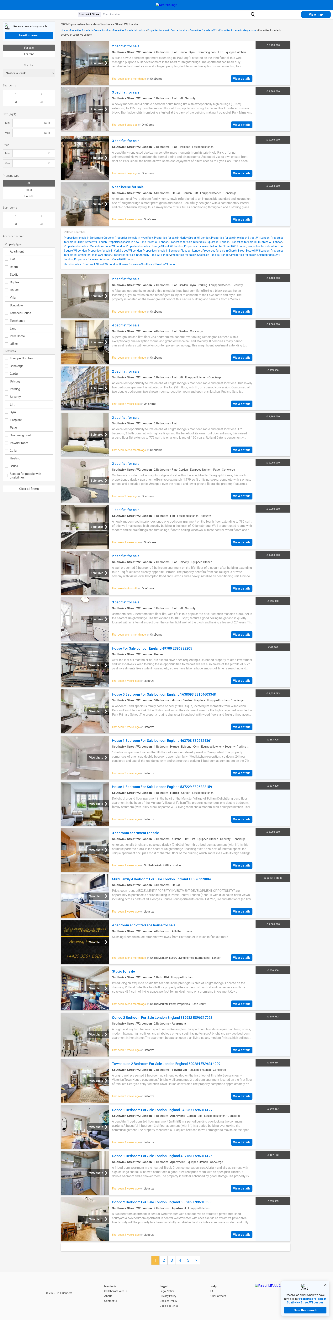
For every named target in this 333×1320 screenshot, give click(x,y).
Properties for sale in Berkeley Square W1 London (200, 241)
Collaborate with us (116, 1291)
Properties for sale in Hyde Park (134, 237)
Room (14, 267)
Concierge (17, 366)
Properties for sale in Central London (167, 30)
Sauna (14, 466)
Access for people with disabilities (25, 475)
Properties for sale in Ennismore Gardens (89, 237)
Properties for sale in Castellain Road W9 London (200, 254)
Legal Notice (167, 1291)
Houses (29, 196)
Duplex (14, 282)
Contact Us (111, 1300)
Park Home (17, 336)
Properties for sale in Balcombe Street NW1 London (215, 246)
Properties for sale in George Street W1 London (154, 246)
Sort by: (29, 65)
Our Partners (218, 1295)
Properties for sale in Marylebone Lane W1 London (94, 246)
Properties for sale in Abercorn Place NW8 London (104, 259)
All (28, 183)
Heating (15, 458)
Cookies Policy (168, 1300)
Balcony (15, 381)
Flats (29, 189)
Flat (12, 259)
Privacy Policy (168, 1295)
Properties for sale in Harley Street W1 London (182, 237)
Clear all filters (29, 489)
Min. (7, 122)
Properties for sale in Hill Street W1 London (256, 241)
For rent (29, 54)
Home (64, 30)
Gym (13, 412)
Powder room (19, 443)
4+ (41, 102)
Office (14, 344)
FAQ (212, 1291)
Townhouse (17, 321)
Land (13, 328)
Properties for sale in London (129, 30)
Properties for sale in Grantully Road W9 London (141, 254)
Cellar (14, 451)
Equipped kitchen (21, 358)
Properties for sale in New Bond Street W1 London (138, 241)
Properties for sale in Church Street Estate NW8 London (236, 250)
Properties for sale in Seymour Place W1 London (172, 250)
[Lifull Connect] (272, 1296)
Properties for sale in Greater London (90, 30)
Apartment (17, 251)
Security (15, 397)
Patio (13, 427)
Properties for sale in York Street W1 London (115, 250)
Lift (12, 404)
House (14, 290)
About (108, 1295)
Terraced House (20, 313)
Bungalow (16, 305)
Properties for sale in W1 (203, 30)
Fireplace (16, 420)
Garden (14, 374)
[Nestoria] (166, 5)
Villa (13, 297)
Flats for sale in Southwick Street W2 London (91, 264)
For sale (29, 47)
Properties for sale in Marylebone (237, 30)
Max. (8, 132)
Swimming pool (20, 435)
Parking (15, 389)
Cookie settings (169, 1305)
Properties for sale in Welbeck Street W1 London (240, 237)
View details (242, 78)
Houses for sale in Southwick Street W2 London (147, 264)
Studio (14, 274)
